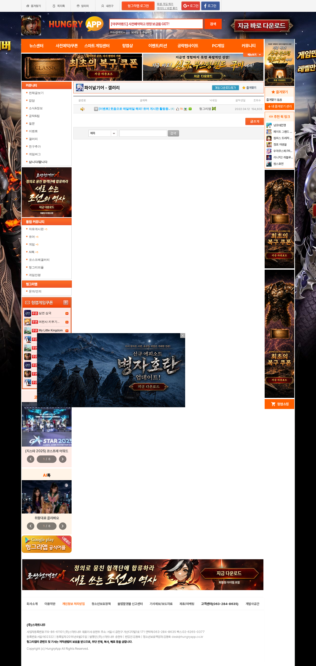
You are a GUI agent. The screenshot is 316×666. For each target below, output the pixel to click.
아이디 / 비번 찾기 (167, 8)
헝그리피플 (36, 267)
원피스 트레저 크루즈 (283, 138)
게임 (34, 244)
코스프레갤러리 (39, 259)
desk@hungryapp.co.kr (187, 637)
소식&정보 (36, 108)
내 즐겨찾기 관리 (279, 106)
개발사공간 (252, 604)
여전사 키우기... (49, 321)
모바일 (134, 32)
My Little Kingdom (51, 330)
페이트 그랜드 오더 (283, 131)
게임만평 (35, 275)
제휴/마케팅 (186, 604)
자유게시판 (38, 229)
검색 (213, 24)
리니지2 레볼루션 (283, 157)
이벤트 (33, 131)
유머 (34, 236)
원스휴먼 (278, 164)
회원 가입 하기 (165, 4)
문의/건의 (35, 291)
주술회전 (147, 32)
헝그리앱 (205, 108)
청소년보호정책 (101, 604)
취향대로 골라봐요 (47, 518)
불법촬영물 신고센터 (130, 604)
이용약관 (49, 604)
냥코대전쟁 (279, 125)
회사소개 (32, 604)
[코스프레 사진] (47, 424)
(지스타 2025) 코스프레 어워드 (46, 451)
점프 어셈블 (280, 144)
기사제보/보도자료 (161, 604)
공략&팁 (34, 116)
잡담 (32, 100)
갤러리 (33, 139)
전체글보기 (36, 93)
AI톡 (33, 252)
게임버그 (35, 154)
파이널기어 (94, 87)
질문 (32, 123)
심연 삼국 (45, 313)
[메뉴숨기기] (253, 55)
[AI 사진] (47, 497)
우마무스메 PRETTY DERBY (283, 151)
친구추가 (35, 146)
